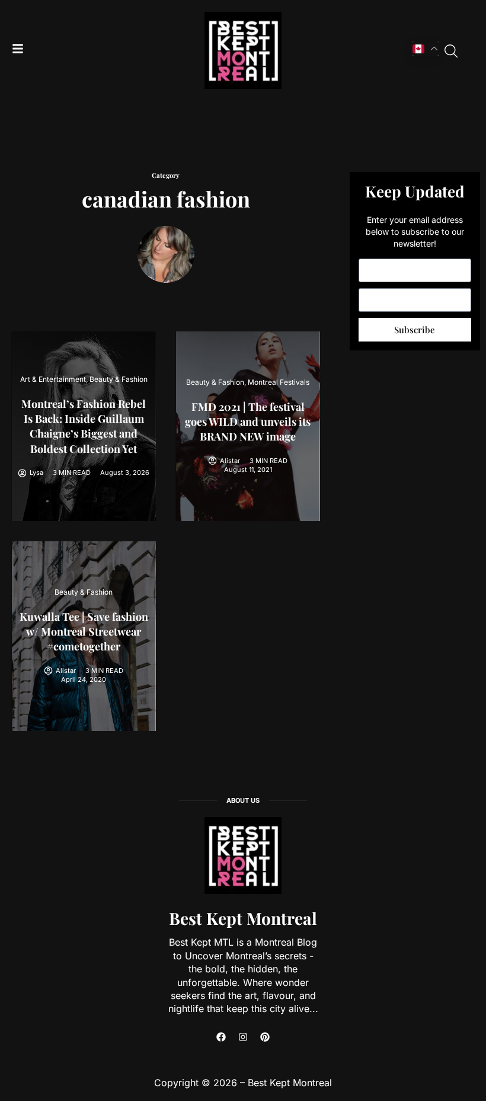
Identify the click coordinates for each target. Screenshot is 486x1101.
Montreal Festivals (278, 382)
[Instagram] (243, 1036)
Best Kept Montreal (243, 918)
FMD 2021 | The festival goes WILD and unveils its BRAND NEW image (248, 421)
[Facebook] (221, 1036)
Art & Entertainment (53, 379)
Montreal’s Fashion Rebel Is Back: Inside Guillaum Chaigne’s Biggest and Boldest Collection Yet (83, 426)
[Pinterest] (264, 1036)
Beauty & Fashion (118, 379)
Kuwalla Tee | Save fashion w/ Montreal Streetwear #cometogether (84, 631)
